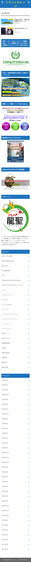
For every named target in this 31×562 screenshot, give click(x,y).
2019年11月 (5, 414)
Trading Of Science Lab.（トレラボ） (13, 285)
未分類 (4, 348)
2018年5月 (5, 486)
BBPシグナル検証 (7, 256)
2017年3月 (5, 549)
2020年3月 (5, 409)
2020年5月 (5, 399)
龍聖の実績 (5, 367)
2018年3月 (5, 496)
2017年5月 (5, 539)
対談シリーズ (6, 333)
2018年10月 (5, 462)
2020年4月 (5, 404)
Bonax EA (5, 266)
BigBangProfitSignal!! (8, 261)
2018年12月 (5, 452)
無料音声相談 (6, 352)
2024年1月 (5, 380)
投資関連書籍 (6, 343)
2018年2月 (5, 501)
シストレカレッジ (15, 3)
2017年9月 (5, 520)
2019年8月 (5, 423)
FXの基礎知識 (6, 270)
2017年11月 (5, 510)
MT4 (3, 275)
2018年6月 (5, 481)
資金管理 (4, 362)
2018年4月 (5, 491)
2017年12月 (5, 505)
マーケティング (6, 328)
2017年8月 (5, 525)
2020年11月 (5, 394)
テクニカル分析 (6, 304)
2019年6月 (5, 428)
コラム (4, 290)
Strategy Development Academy (11, 280)
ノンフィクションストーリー (10, 314)
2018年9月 (5, 467)
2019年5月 (5, 433)
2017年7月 (5, 530)
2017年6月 (5, 534)
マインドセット (6, 323)
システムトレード (7, 294)
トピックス (5, 309)
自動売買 (4, 357)
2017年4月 (5, 544)
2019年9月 (5, 418)
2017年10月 (5, 515)
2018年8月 (5, 472)
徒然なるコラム (6, 338)
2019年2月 (5, 443)
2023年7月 (5, 385)
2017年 (7, 9)
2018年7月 (5, 476)
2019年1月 (5, 447)
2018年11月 (5, 457)
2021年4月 (5, 389)
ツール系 (4, 299)
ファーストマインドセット (10, 319)
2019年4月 (5, 438)
